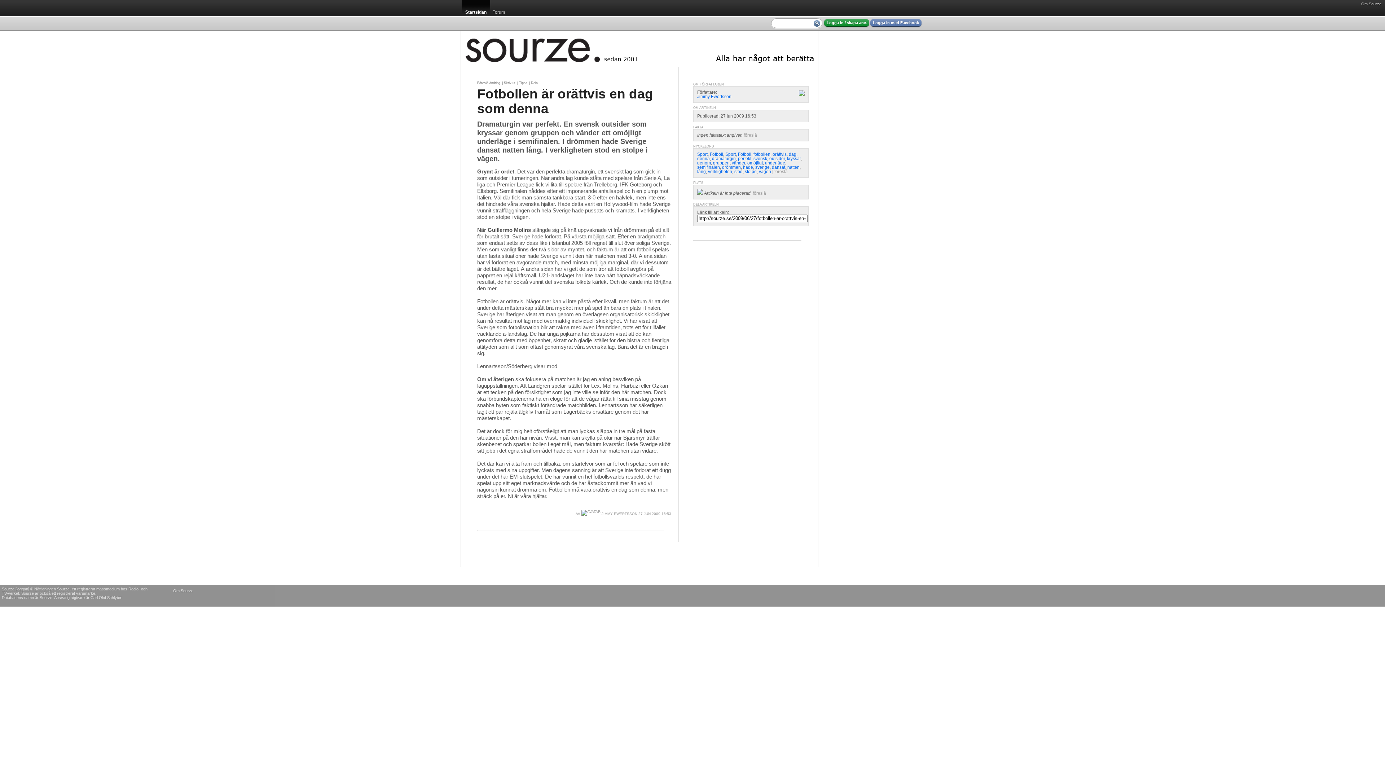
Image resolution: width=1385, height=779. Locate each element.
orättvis (780, 154)
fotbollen (761, 154)
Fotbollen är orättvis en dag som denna (565, 101)
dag (792, 154)
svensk (760, 158)
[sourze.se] (639, 49)
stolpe (751, 171)
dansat (778, 167)
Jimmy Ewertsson (619, 514)
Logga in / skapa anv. (847, 23)
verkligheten (720, 171)
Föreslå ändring (488, 83)
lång (701, 171)
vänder (738, 163)
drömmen (731, 167)
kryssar (794, 158)
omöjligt (755, 163)
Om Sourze (1371, 4)
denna (703, 158)
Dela (534, 83)
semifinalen (708, 167)
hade (748, 167)
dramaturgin (724, 158)
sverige (762, 167)
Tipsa (523, 83)
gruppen (721, 163)
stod (738, 171)
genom (704, 163)
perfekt (744, 158)
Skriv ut (509, 83)
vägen (765, 171)
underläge (775, 163)
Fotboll (716, 154)
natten (793, 167)
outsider (777, 158)
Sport (702, 154)
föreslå (750, 135)
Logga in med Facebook (896, 23)
